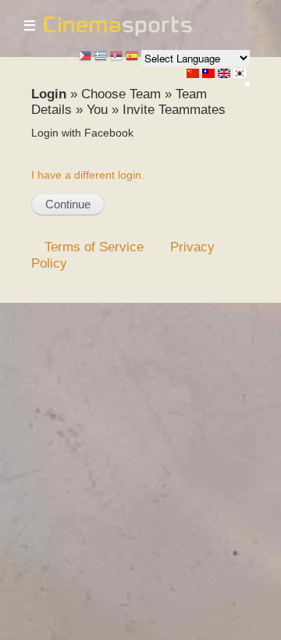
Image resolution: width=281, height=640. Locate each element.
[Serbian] (116, 57)
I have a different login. (87, 175)
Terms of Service (94, 246)
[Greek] (100, 57)
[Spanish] (132, 57)
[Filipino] (85, 57)
